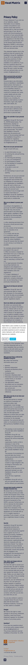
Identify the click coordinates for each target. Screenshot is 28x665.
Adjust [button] (5, 339)
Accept (12, 339)
